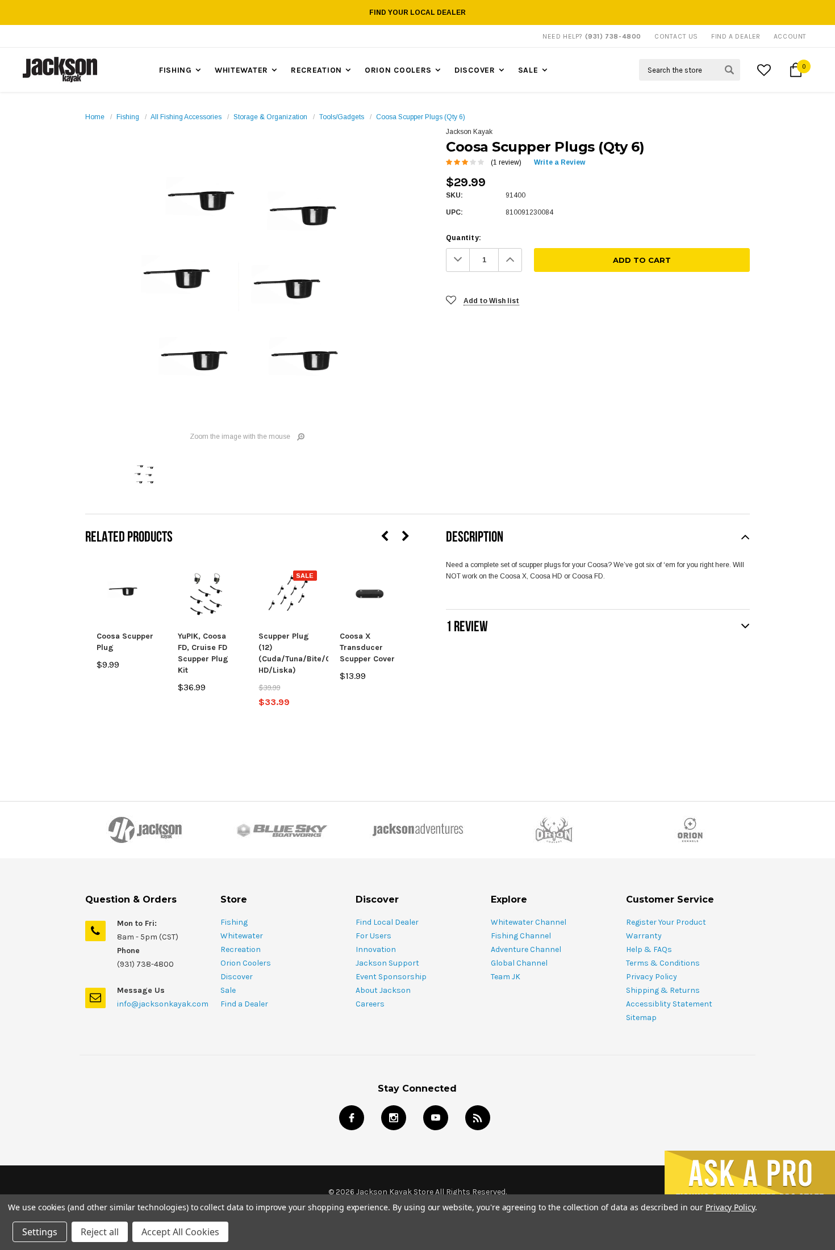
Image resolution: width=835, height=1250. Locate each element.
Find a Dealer (244, 1004)
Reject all (100, 1232)
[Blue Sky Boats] (281, 830)
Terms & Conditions (663, 963)
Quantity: (463, 238)
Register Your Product (666, 922)
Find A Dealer (736, 36)
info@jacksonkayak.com (162, 1004)
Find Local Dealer (387, 922)
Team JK (505, 976)
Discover (474, 70)
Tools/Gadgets (341, 117)
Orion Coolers (398, 70)
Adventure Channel (526, 949)
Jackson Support (387, 963)
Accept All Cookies (180, 1232)
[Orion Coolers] (553, 830)
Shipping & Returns (663, 990)
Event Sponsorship (391, 976)
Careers (370, 1004)
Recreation (316, 70)
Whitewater (241, 70)
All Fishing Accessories (186, 117)
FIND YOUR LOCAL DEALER (417, 12)
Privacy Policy (651, 976)
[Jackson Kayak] (144, 830)
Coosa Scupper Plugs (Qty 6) (420, 117)
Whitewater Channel (528, 922)
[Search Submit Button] (729, 70)
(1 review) (506, 162)
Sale (528, 70)
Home (95, 117)
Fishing (175, 70)
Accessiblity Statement (669, 1004)
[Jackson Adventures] (417, 830)
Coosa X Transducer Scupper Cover (367, 647)
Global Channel (519, 963)
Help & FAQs (649, 949)
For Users (373, 936)
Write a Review (559, 162)
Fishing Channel (521, 936)
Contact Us (676, 36)
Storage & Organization (270, 117)
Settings (39, 1232)
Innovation (376, 949)
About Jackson (383, 990)
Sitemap (641, 1017)
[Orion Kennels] (690, 830)
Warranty (644, 936)
